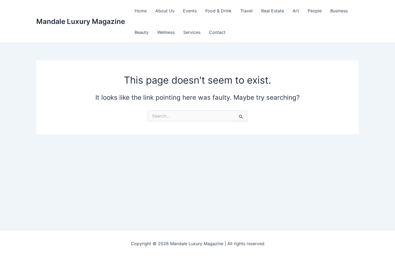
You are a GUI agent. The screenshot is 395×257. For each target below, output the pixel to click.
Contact (217, 32)
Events (190, 10)
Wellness (166, 32)
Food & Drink (218, 10)
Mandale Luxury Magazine (80, 21)
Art (296, 10)
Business (339, 10)
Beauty (142, 32)
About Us (164, 10)
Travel (246, 10)
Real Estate (272, 10)
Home (141, 10)
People (315, 10)
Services (191, 32)
